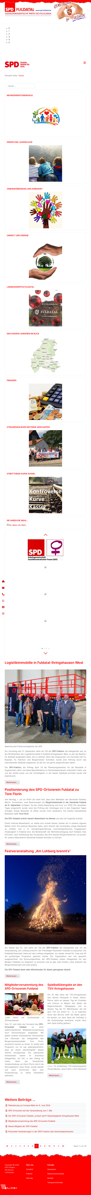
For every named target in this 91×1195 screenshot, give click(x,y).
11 (54, 1146)
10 (49, 1146)
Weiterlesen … (12, 782)
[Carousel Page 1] (42, 648)
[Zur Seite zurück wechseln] (12, 1146)
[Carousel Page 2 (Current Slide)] (44, 648)
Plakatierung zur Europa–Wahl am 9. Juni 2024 (29, 1105)
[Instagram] (3, 614)
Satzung (29, 1178)
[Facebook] (3, 607)
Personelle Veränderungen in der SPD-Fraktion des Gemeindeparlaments (40, 1131)
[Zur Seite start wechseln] (7, 1146)
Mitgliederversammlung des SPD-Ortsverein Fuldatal (31, 1121)
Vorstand (29, 1169)
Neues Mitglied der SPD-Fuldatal (22, 1126)
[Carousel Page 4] (48, 648)
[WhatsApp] (3, 601)
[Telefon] (3, 594)
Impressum (51, 1169)
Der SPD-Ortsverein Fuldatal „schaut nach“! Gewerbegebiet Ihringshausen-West (43, 1116)
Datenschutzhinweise (55, 1174)
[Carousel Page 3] (46, 648)
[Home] (3, 581)
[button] (47, 28)
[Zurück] (45, 535)
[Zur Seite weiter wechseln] (58, 1146)
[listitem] (45, 615)
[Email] (3, 588)
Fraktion (29, 1174)
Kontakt (50, 1178)
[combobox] (21, 86)
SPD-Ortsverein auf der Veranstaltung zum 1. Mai (30, 1110)
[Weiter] (45, 653)
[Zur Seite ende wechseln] (63, 1146)
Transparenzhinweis (55, 1182)
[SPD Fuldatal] (17, 64)
